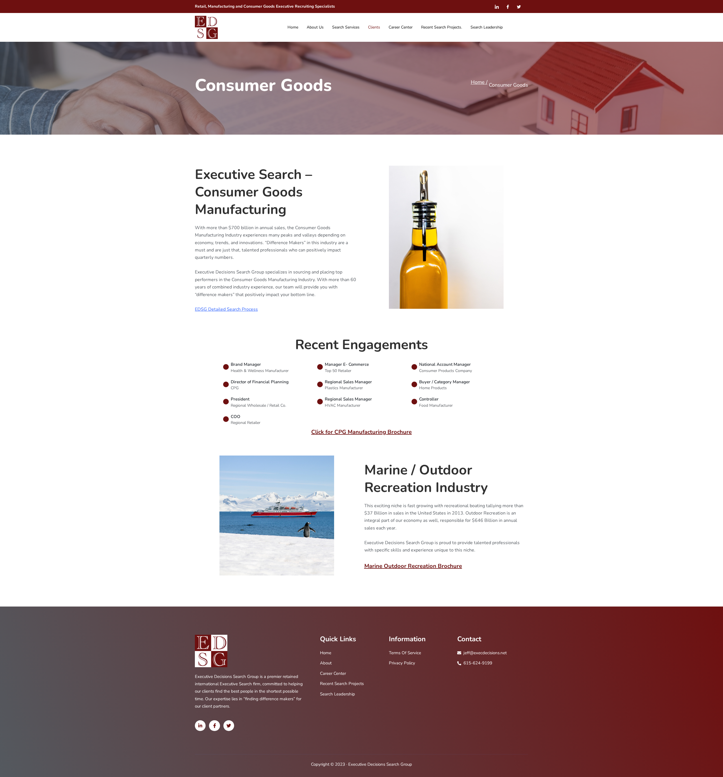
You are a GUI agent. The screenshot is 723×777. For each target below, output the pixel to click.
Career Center (401, 27)
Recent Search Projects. (441, 27)
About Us (315, 27)
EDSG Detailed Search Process (226, 309)
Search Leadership (487, 27)
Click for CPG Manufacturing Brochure (361, 432)
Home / (479, 82)
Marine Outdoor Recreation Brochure (413, 566)
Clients (374, 27)
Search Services (346, 27)
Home (293, 27)
